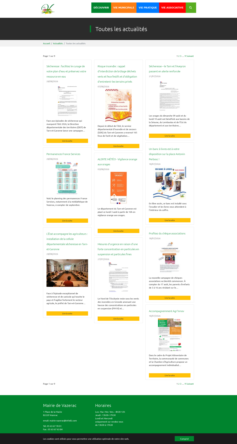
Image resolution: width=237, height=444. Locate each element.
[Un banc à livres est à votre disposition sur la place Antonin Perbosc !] (170, 183)
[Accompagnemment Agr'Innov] (170, 335)
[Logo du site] (51, 9)
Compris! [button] (184, 438)
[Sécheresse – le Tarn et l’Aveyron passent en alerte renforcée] (170, 96)
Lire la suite (67, 141)
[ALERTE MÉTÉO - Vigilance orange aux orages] (118, 189)
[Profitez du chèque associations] (170, 258)
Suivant (190, 55)
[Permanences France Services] (67, 178)
